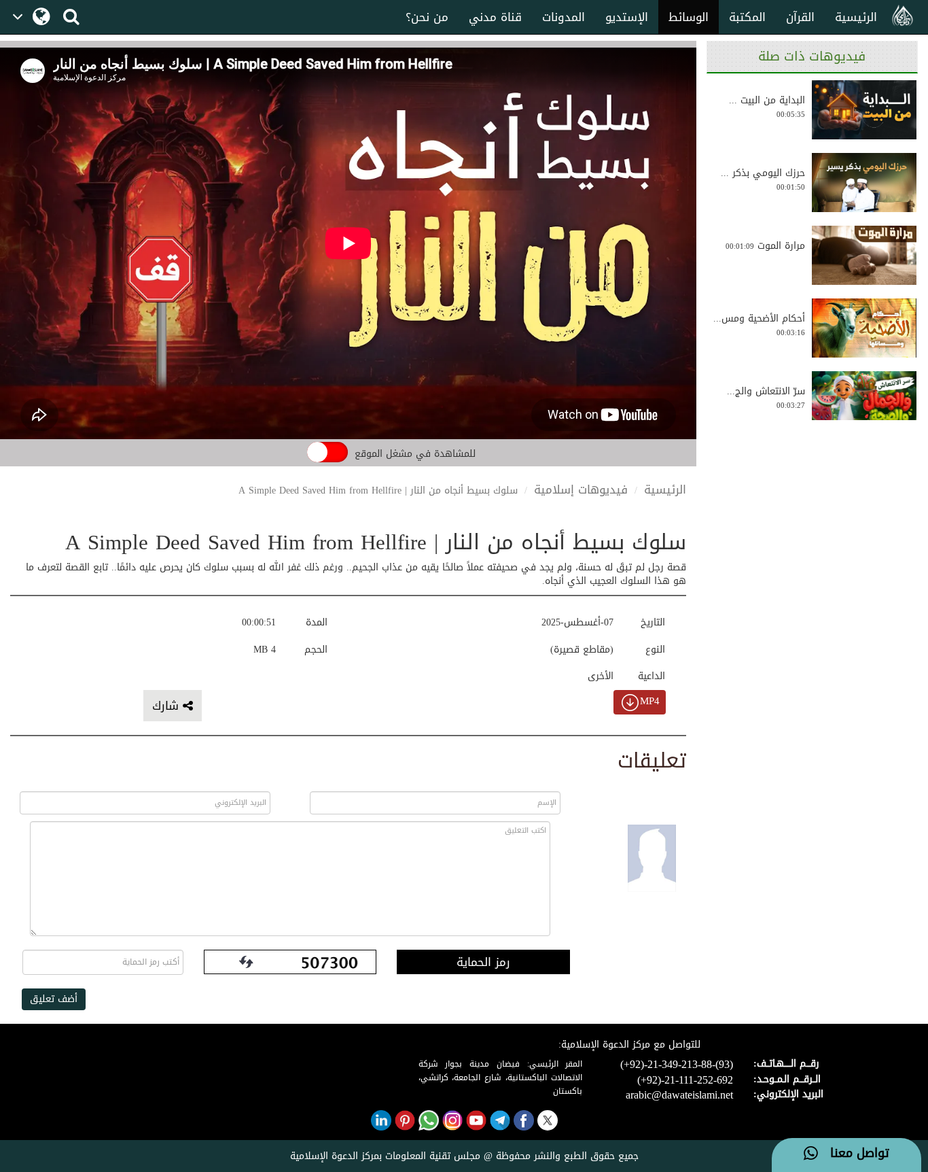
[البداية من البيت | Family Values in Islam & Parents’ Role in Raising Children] (864, 109)
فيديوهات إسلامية (581, 489)
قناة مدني (495, 17)
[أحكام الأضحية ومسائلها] (864, 328)
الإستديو (626, 17)
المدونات (563, 17)
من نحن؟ (427, 17)
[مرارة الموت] (864, 255)
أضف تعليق (53, 999)
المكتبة (747, 17)
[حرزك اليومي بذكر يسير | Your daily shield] (864, 182)
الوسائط (688, 17)
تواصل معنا (853, 1153)
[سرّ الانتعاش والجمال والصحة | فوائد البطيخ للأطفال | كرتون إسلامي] (864, 400)
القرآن (800, 17)
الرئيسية (856, 17)
